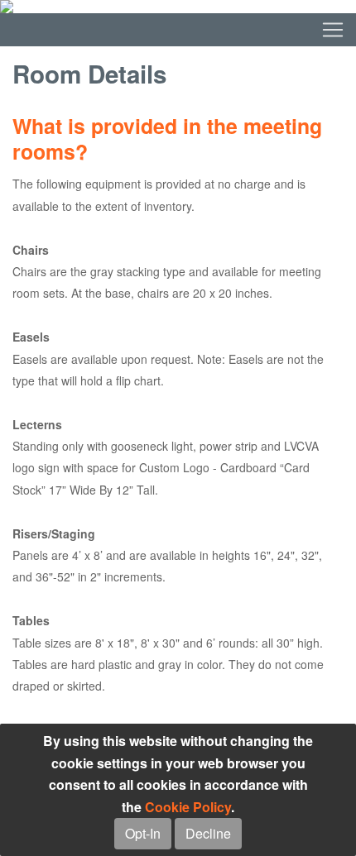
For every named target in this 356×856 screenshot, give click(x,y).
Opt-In (143, 833)
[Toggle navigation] (178, 29)
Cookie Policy (188, 806)
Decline (208, 833)
